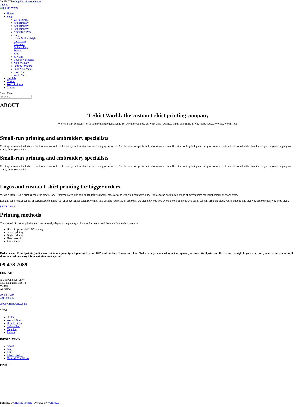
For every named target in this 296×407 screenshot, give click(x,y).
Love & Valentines (24, 59)
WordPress (53, 402)
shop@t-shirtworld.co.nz (13, 303)
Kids (16, 53)
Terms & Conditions (18, 358)
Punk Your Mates (23, 68)
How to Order (14, 323)
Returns (11, 332)
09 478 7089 (7, 294)
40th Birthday (21, 22)
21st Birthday (21, 19)
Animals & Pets (22, 31)
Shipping (12, 329)
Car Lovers (20, 41)
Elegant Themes (23, 402)
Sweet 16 (19, 72)
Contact (11, 87)
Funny (17, 50)
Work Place (20, 75)
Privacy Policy (15, 355)
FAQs (10, 352)
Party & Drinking (23, 65)
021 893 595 (7, 297)
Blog (9, 349)
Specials (11, 78)
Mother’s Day (21, 62)
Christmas (19, 44)
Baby (17, 35)
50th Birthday (21, 25)
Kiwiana (18, 56)
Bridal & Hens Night (25, 38)
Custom (11, 81)
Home (10, 13)
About (10, 345)
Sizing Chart (13, 326)
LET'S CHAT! (8, 206)
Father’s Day (21, 47)
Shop (10, 16)
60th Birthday (21, 28)
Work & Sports (15, 84)
